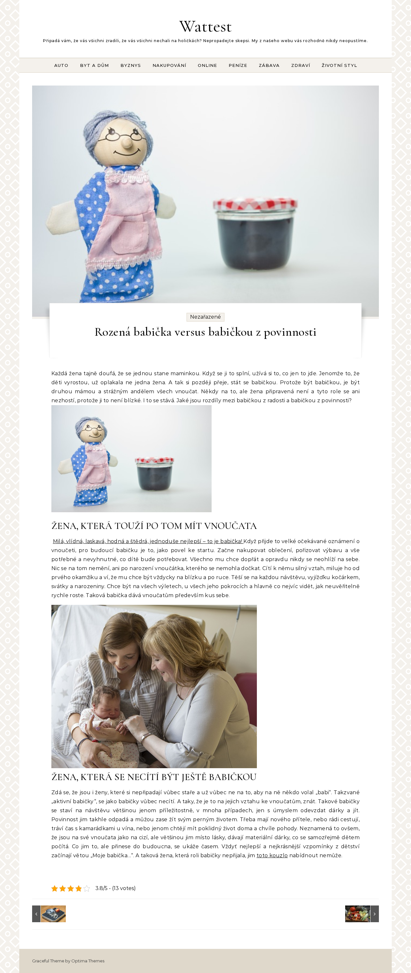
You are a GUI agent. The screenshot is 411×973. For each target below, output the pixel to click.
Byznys (130, 65)
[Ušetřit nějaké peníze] (364, 913)
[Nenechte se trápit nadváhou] (46, 913)
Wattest (205, 25)
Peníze (238, 65)
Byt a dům (94, 65)
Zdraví (300, 65)
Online (207, 65)
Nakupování (169, 65)
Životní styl (339, 65)
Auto (61, 65)
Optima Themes (87, 960)
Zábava (269, 65)
